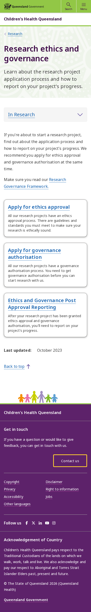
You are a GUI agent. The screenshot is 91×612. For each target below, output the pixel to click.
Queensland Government (26, 599)
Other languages (17, 504)
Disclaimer (54, 481)
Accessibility (13, 496)
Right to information (62, 489)
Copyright (11, 481)
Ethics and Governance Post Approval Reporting (42, 303)
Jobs (49, 496)
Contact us (70, 461)
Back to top (14, 366)
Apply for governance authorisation (34, 253)
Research (15, 33)
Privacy (9, 489)
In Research (21, 114)
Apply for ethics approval (39, 207)
